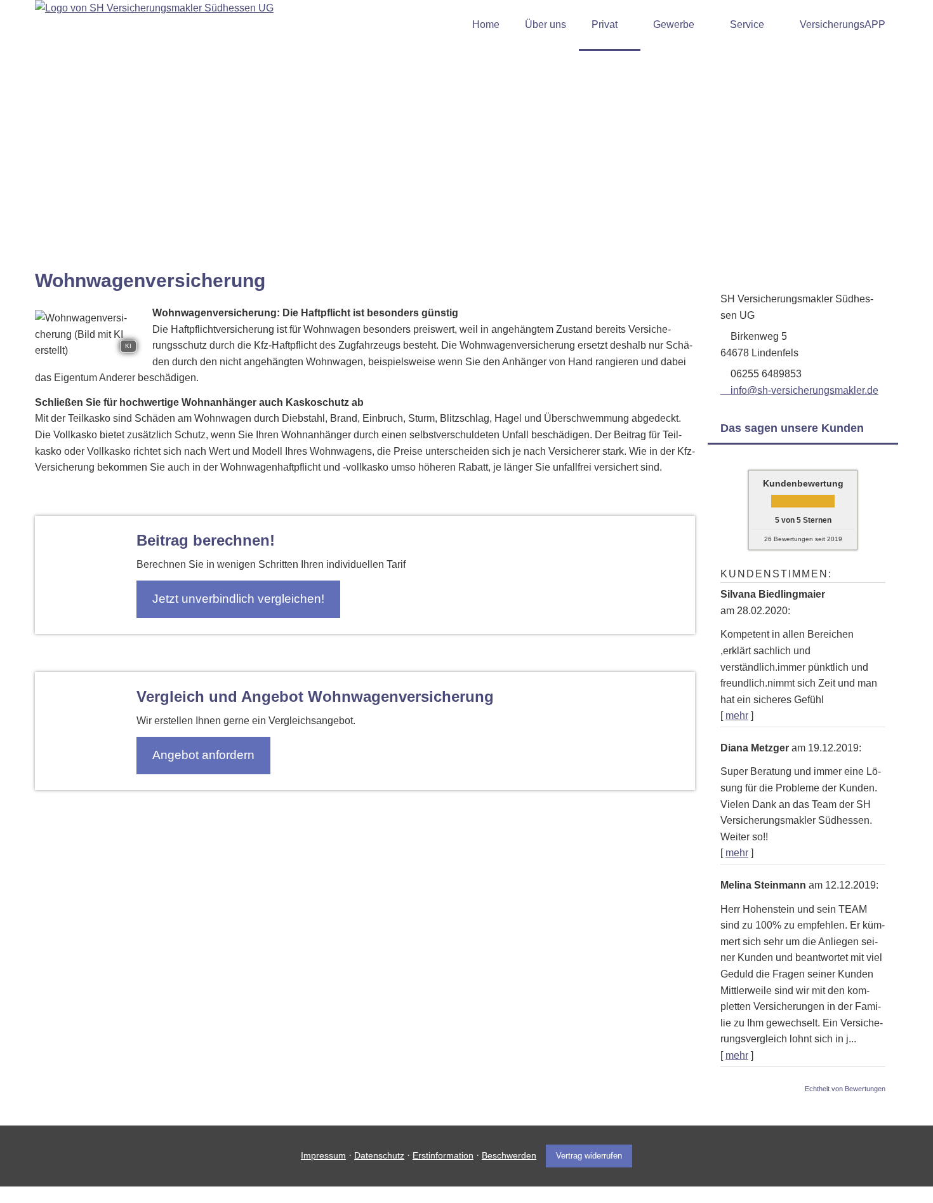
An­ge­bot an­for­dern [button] (203, 755)
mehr (736, 715)
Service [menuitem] (747, 24)
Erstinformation (443, 1155)
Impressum (323, 1155)
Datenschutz (379, 1155)
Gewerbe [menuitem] (673, 24)
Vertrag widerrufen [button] (589, 1155)
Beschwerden (509, 1155)
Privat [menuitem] (605, 24)
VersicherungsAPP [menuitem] (842, 24)
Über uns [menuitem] (545, 24)
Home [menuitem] (486, 24)
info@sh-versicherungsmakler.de (804, 390)
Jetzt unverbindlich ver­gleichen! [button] (238, 598)
